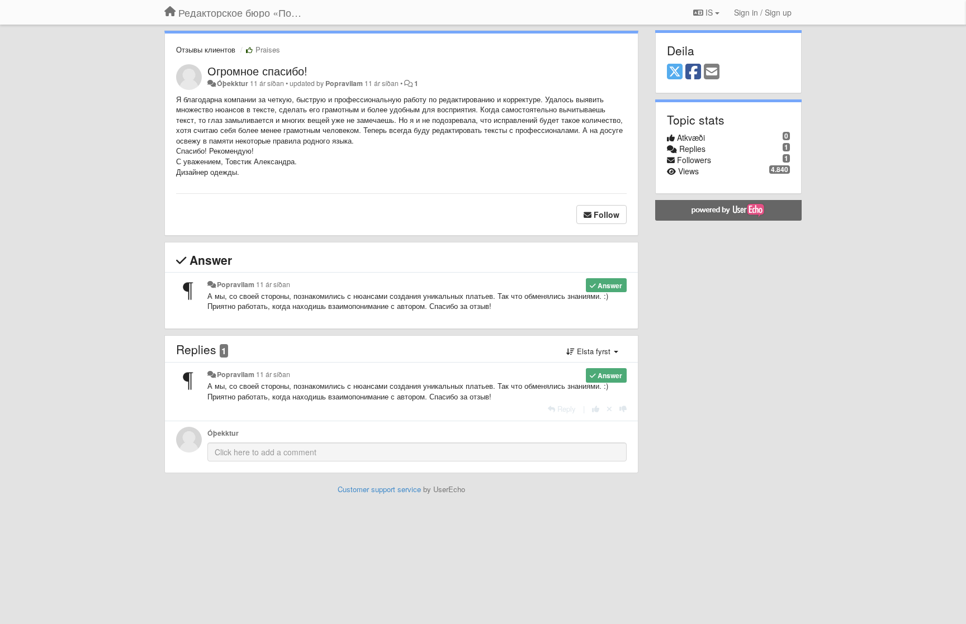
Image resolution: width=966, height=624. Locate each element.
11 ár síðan (273, 284)
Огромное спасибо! (257, 71)
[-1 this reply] (623, 408)
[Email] (711, 72)
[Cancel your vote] (609, 408)
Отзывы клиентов (205, 49)
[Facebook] (693, 72)
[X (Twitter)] (675, 72)
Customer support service (379, 489)
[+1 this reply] (595, 408)
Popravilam (344, 83)
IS (709, 12)
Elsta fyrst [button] (594, 351)
